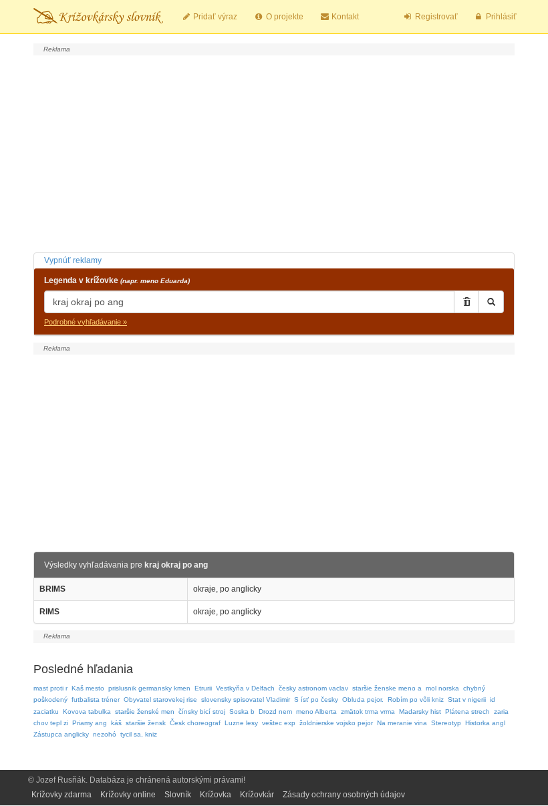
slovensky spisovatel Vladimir (245, 699)
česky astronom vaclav (313, 688)
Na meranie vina (402, 723)
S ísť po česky (316, 699)
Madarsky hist (420, 711)
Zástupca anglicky (61, 734)
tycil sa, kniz (138, 734)
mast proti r (50, 688)
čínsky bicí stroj (201, 711)
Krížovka (215, 794)
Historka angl (485, 723)
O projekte (283, 16)
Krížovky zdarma (61, 794)
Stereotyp (446, 723)
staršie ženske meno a (387, 688)
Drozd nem (275, 711)
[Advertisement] (274, 152)
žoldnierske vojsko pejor (336, 723)
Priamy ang (89, 723)
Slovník (177, 794)
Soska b (242, 711)
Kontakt (344, 16)
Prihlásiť (500, 16)
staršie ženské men (144, 711)
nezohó (104, 734)
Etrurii (203, 688)
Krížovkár (257, 794)
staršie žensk (146, 723)
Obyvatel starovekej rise (160, 699)
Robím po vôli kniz (416, 699)
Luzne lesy (241, 723)
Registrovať (435, 16)
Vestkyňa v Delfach (245, 688)
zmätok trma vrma (368, 711)
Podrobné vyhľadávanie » (85, 322)
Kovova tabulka (87, 711)
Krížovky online (128, 794)
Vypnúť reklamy (73, 260)
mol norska (442, 688)
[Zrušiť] (466, 301)
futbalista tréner (96, 699)
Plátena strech (467, 711)
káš (116, 723)
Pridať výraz (214, 16)
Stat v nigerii (467, 699)
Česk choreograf (195, 723)
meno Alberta (316, 711)
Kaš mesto (88, 688)
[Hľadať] (491, 301)
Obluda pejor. (363, 699)
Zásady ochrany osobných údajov (344, 794)
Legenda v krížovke (117, 280)
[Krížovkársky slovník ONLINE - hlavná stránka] (98, 16)
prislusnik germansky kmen (149, 688)
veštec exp (278, 723)
